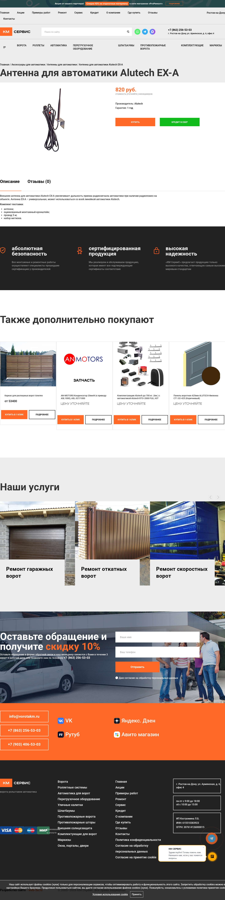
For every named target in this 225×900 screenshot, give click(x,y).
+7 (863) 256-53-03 (180, 29)
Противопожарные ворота (153, 47)
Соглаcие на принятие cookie (135, 857)
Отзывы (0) (39, 181)
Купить (135, 122)
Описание (10, 181)
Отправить (137, 667)
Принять (137, 894)
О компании (113, 12)
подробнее (42, 414)
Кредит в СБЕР (180, 122)
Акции (20, 12)
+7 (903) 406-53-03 (24, 744)
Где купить (134, 12)
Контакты (9, 18)
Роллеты (38, 45)
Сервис (78, 12)
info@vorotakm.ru (24, 716)
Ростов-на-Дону (216, 12)
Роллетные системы (72, 787)
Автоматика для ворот (74, 793)
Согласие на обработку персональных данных (131, 848)
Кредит (94, 12)
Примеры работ (41, 12)
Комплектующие (192, 45)
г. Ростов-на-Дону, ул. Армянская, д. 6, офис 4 (191, 33)
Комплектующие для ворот (77, 834)
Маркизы (216, 45)
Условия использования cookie (110, 894)
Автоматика (58, 45)
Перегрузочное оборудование (83, 47)
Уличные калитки (70, 805)
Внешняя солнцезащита (75, 828)
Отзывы (153, 12)
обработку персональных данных (158, 677)
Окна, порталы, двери (73, 845)
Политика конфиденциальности (138, 840)
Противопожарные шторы (76, 822)
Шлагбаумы (126, 45)
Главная (4, 12)
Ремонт (62, 12)
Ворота (21, 45)
